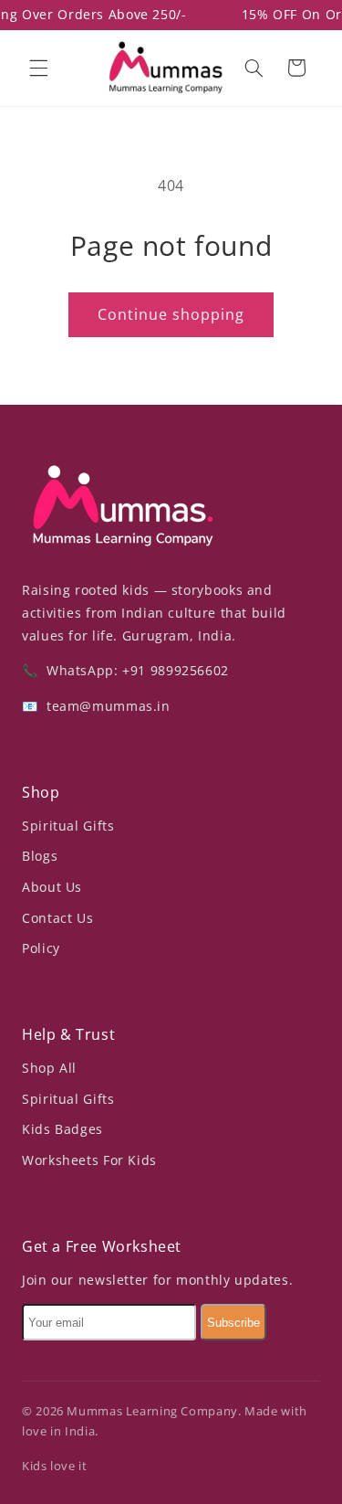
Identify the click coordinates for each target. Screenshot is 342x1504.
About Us (52, 886)
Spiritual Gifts (68, 825)
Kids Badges (62, 1129)
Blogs (39, 855)
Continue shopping (171, 314)
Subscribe (233, 1322)
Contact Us (57, 918)
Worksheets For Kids (89, 1160)
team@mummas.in (106, 706)
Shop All (49, 1067)
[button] (38, 68)
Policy (41, 948)
